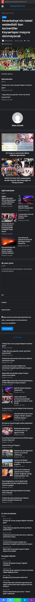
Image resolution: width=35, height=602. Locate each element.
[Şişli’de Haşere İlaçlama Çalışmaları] (25, 200)
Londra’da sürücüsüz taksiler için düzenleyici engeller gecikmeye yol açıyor (17, 367)
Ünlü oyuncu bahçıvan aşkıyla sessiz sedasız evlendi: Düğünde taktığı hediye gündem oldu (23, 473)
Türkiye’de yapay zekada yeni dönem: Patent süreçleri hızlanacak (15, 499)
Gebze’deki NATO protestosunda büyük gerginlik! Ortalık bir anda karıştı (8, 227)
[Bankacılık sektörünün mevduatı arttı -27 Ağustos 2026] (7, 431)
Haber (12, 13)
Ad (3, 295)
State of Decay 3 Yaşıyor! (11, 445)
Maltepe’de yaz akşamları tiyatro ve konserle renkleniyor (23, 453)
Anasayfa (6, 13)
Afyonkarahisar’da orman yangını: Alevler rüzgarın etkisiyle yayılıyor (8, 250)
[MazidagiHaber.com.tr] (17, 6)
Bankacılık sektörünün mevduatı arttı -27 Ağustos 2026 (22, 431)
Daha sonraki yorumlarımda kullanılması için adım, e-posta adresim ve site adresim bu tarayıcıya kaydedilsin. (16, 320)
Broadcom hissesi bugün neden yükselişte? (17, 423)
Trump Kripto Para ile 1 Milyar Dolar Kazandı (25, 216)
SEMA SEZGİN (8, 41)
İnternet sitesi (6, 310)
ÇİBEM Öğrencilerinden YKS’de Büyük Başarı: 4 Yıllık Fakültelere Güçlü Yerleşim (9, 200)
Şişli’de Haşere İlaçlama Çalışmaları (25, 207)
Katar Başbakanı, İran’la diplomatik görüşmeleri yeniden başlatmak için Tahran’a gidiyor (15, 483)
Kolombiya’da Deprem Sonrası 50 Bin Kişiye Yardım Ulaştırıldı (25, 240)
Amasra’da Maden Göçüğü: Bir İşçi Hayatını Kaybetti (22, 462)
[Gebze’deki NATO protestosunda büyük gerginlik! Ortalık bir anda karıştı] (9, 217)
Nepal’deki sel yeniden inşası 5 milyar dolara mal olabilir (15, 374)
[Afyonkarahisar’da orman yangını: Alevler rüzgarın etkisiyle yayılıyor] (9, 241)
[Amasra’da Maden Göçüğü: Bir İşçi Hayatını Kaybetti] (7, 463)
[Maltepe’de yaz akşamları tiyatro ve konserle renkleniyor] (7, 453)
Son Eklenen (17, 337)
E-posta (4, 302)
